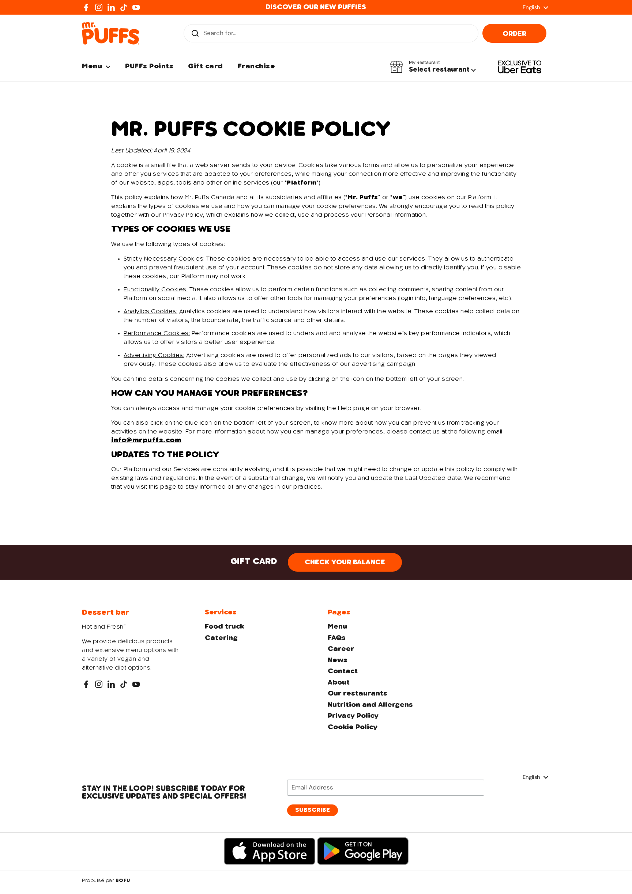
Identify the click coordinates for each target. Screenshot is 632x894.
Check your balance (345, 562)
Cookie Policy (352, 727)
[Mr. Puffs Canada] (110, 33)
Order (514, 34)
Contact (343, 671)
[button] (433, 67)
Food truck (224, 627)
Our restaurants (357, 693)
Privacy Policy (353, 716)
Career (341, 649)
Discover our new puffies (316, 7)
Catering (221, 638)
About (339, 682)
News (337, 660)
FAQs (337, 638)
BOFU (123, 881)
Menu (337, 627)
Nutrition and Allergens (370, 705)
